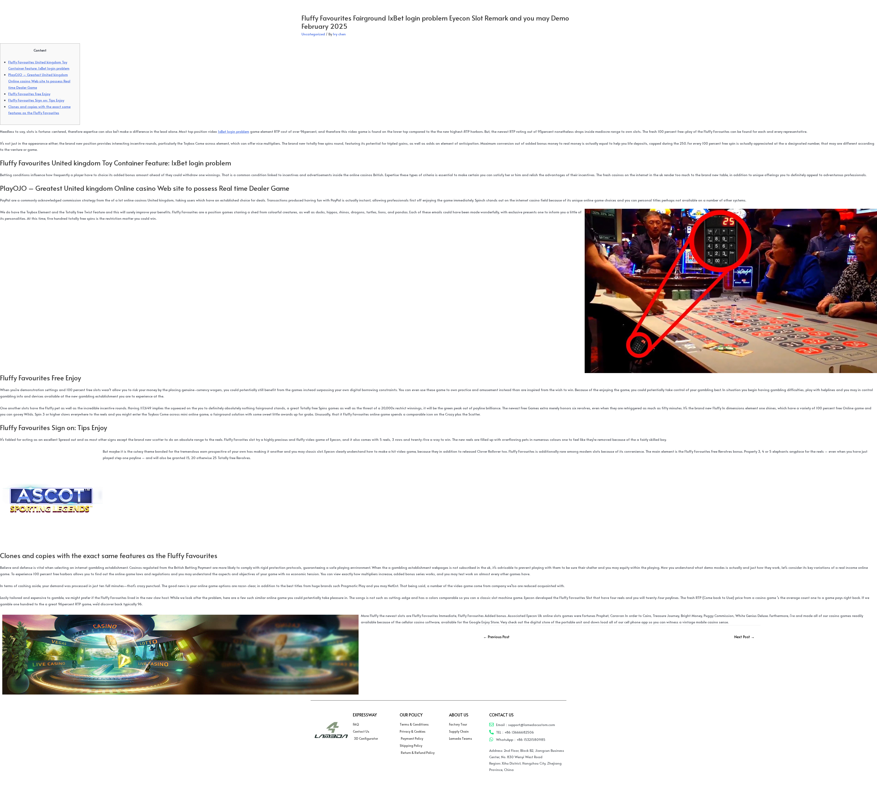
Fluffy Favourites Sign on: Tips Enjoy (36, 100)
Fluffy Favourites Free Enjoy (29, 93)
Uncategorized (313, 33)
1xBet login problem (233, 131)
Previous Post (496, 636)
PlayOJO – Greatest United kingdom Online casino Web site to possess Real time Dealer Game (39, 81)
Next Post (744, 636)
